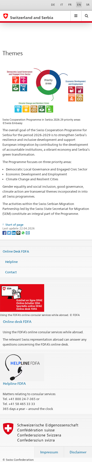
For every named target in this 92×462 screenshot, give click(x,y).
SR (88, 4)
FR (70, 4)
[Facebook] (4, 232)
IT (61, 4)
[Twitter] (9, 232)
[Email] (28, 232)
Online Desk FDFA (16, 251)
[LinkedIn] (14, 232)
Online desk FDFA (17, 321)
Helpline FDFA (14, 383)
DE (53, 4)
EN (79, 4)
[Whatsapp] (23, 232)
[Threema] (18, 232)
